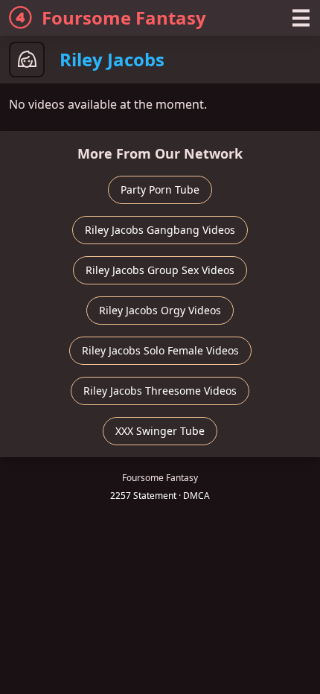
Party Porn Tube (160, 189)
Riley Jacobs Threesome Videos (160, 390)
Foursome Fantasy (124, 17)
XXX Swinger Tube (160, 431)
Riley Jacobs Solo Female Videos (160, 350)
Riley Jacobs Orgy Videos (160, 310)
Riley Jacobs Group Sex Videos (160, 270)
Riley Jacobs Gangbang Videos (160, 230)
